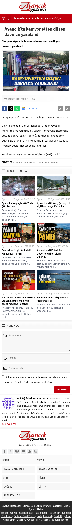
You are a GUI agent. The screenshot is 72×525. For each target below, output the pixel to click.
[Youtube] (23, 451)
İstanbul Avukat (8, 512)
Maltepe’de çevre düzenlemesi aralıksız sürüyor (37, 18)
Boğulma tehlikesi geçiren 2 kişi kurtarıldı (52, 299)
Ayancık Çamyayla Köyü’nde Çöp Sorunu (17, 205)
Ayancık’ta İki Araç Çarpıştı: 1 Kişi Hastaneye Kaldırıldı (53, 205)
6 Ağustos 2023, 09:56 (59, 398)
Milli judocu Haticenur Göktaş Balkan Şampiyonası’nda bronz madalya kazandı (18, 300)
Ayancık (16, 162)
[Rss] (29, 451)
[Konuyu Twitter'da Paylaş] (10, 108)
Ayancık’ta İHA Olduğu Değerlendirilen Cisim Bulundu (49, 253)
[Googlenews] (35, 451)
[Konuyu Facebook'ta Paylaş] (4, 108)
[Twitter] (10, 451)
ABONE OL (32, 108)
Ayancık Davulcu (28, 162)
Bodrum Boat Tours (24, 516)
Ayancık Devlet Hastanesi (47, 162)
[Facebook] (4, 451)
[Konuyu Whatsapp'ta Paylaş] (17, 108)
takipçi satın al (44, 516)
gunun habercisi (60, 519)
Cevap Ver (10, 423)
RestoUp (58, 516)
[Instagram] (17, 451)
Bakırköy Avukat (25, 519)
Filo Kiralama (43, 519)
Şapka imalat (26, 512)
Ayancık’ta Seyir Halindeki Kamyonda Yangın (16, 252)
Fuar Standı (41, 512)
